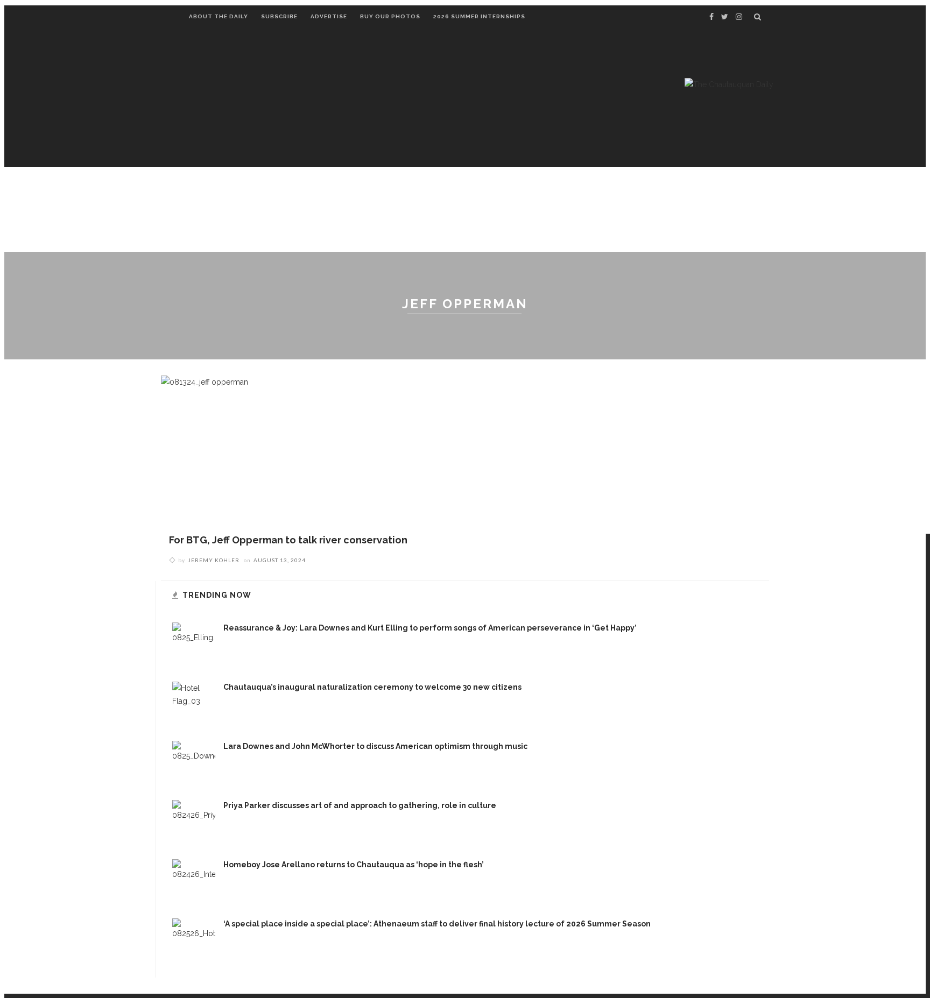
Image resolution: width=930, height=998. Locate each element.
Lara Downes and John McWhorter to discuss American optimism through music (375, 746)
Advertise (329, 16)
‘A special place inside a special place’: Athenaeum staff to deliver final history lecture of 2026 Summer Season (437, 923)
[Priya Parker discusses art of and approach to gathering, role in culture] (193, 821)
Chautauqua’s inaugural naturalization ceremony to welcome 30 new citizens (372, 687)
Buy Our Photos (390, 16)
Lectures (212, 193)
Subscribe (279, 16)
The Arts (425, 193)
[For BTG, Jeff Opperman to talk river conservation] (204, 453)
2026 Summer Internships (479, 16)
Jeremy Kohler (213, 560)
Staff (203, 232)
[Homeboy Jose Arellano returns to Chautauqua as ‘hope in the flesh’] (193, 880)
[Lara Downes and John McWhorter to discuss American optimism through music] (193, 762)
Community (362, 193)
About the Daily (218, 16)
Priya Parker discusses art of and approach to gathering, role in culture (359, 805)
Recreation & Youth (564, 193)
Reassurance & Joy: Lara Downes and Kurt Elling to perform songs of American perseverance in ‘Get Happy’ (430, 628)
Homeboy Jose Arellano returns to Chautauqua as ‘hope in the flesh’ (353, 864)
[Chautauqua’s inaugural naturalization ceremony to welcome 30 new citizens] (193, 702)
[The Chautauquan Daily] (729, 84)
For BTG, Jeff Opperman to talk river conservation (288, 540)
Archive (712, 193)
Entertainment (285, 193)
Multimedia (653, 193)
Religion (482, 193)
